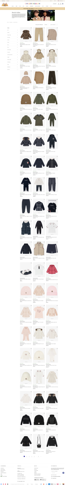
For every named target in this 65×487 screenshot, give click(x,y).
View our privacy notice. (53, 474)
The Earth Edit (54, 478)
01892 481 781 (23, 478)
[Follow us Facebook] (1, 484)
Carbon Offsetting (4, 476)
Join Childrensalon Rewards (56, 476)
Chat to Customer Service (20, 468)
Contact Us (2, 468)
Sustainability (36, 470)
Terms (28, 484)
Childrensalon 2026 (16, 484)
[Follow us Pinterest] (5, 484)
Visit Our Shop (36, 468)
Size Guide (2, 471)
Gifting (1, 475)
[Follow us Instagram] (3, 484)
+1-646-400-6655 (21, 475)
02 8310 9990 (22, 474)
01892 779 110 (20, 473)
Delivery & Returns (3, 470)
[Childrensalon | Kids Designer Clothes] (4, 4)
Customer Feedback (3, 472)
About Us (35, 469)
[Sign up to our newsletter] (63, 473)
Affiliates (35, 472)
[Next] (40, 456)
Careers (35, 471)
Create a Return (3, 469)
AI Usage (36, 484)
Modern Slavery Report (37, 475)
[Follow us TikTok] (7, 484)
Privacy (32, 484)
